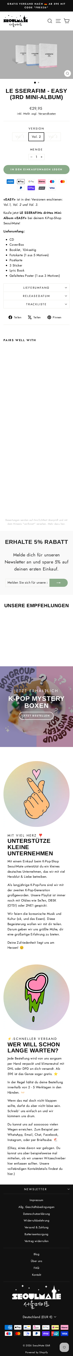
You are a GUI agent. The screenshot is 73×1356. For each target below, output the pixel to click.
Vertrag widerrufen (36, 1241)
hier (63, 524)
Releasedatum (36, 296)
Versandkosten (47, 114)
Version (36, 128)
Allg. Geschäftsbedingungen (36, 1207)
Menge (36, 149)
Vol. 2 (36, 136)
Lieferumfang (36, 288)
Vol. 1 (19, 136)
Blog (37, 1254)
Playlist (46, 895)
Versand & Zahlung (37, 1227)
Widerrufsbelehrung (36, 1220)
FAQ (36, 1268)
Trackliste (36, 304)
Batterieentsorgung (36, 1234)
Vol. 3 (52, 136)
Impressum (36, 1200)
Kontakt (36, 1275)
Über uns (36, 1261)
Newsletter (35, 1189)
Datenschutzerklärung (36, 1214)
